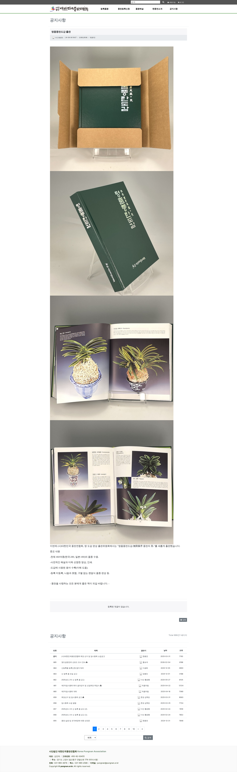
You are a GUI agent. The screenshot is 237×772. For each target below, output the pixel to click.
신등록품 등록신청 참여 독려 (72, 668)
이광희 (145, 668)
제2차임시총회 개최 (69, 691)
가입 (173, 2)
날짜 (165, 650)
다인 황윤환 (59, 38)
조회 (181, 650)
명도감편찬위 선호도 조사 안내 (73, 662)
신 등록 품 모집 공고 (69, 674)
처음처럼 (145, 686)
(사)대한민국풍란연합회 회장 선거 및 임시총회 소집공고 (83, 656)
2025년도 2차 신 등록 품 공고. (73, 680)
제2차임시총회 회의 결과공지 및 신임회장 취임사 (80, 686)
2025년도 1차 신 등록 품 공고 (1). (74, 715)
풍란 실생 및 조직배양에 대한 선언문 (75, 721)
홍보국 (145, 662)
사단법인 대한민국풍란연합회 (77, 751)
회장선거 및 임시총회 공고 (71, 697)
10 (134, 729)
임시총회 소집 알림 (68, 703)
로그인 (181, 2)
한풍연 (145, 656)
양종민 (145, 674)
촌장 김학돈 (145, 697)
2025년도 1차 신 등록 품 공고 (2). (74, 709)
